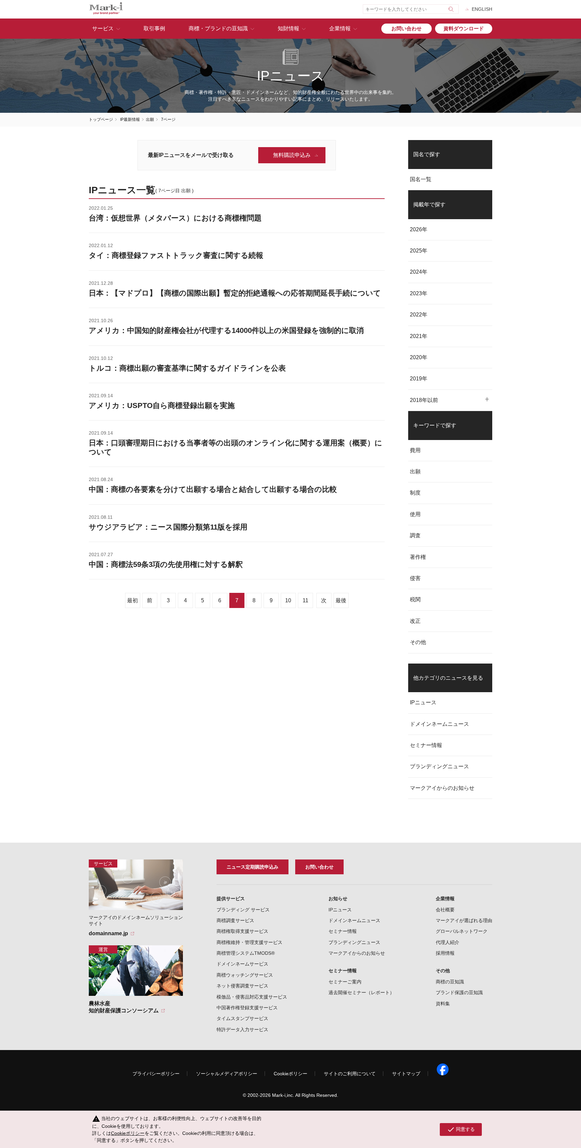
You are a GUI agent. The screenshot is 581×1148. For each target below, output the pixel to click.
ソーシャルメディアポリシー (226, 1073)
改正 (415, 621)
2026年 (418, 229)
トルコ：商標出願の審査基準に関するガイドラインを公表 (187, 368)
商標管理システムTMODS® (246, 953)
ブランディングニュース (439, 766)
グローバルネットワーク (462, 931)
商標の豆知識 (450, 981)
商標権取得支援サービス (242, 931)
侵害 (415, 578)
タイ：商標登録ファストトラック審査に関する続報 (176, 255)
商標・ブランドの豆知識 (218, 28)
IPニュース (423, 702)
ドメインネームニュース (439, 724)
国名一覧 (420, 179)
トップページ (101, 119)
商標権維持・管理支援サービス (249, 942)
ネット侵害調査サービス (242, 985)
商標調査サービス (235, 920)
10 (288, 600)
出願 (150, 119)
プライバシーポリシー (156, 1073)
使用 (415, 514)
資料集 (443, 1003)
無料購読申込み (292, 155)
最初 (132, 600)
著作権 (418, 557)
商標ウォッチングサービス (245, 975)
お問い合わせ (406, 28)
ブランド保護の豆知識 (459, 992)
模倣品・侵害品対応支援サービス (252, 997)
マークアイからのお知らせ (442, 788)
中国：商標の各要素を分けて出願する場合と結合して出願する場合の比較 (213, 489)
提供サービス (231, 898)
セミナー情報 (426, 745)
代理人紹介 (447, 942)
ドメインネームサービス (242, 964)
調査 (415, 535)
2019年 (418, 378)
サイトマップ (406, 1073)
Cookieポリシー (290, 1073)
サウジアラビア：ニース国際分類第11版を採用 (168, 527)
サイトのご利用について (350, 1073)
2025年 (418, 251)
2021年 (418, 336)
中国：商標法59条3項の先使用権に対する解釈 (166, 564)
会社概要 (445, 909)
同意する (461, 1129)
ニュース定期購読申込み (252, 867)
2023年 (418, 293)
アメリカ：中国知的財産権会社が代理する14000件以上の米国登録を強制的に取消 (226, 330)
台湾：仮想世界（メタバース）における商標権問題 (175, 218)
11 (305, 600)
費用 (415, 450)
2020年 (418, 357)
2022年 (418, 314)
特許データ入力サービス (242, 1029)
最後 (341, 600)
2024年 (418, 272)
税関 (415, 599)
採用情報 (445, 953)
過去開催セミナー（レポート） (361, 992)
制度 (415, 493)
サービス (103, 28)
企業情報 (340, 28)
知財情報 (288, 28)
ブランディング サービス (243, 909)
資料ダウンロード (463, 28)
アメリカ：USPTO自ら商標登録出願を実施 (162, 405)
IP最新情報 (130, 119)
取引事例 (154, 28)
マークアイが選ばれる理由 (464, 920)
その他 (418, 642)
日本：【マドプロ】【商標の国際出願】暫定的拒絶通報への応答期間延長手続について (235, 293)
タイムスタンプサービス (242, 1018)
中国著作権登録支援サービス (247, 1007)
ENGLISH (482, 9)
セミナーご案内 (344, 981)
